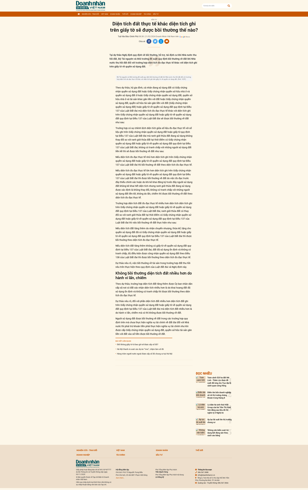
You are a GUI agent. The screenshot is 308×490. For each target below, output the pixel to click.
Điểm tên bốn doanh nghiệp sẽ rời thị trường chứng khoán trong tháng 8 (219, 395)
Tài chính (147, 14)
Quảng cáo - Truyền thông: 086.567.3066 (213, 483)
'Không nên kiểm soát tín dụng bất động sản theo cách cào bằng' (218, 433)
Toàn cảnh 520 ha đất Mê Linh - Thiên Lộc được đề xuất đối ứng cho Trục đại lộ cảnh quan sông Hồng (219, 381)
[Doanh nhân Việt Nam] (87, 463)
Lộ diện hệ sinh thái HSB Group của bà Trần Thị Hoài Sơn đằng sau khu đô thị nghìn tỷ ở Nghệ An (219, 408)
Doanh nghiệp (136, 14)
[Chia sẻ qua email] (166, 41)
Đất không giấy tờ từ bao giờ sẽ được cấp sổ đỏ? (137, 344)
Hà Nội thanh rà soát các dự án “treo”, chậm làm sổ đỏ (140, 349)
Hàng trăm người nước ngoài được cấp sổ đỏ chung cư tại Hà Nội (144, 353)
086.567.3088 (203, 472)
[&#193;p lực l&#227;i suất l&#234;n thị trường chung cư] (200, 421)
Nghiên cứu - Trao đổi (90, 14)
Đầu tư (155, 14)
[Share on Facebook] (149, 41)
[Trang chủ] (79, 14)
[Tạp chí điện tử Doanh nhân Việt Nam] (90, 5)
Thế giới (125, 14)
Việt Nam (104, 14)
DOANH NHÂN (115, 14)
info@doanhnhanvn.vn (206, 475)
